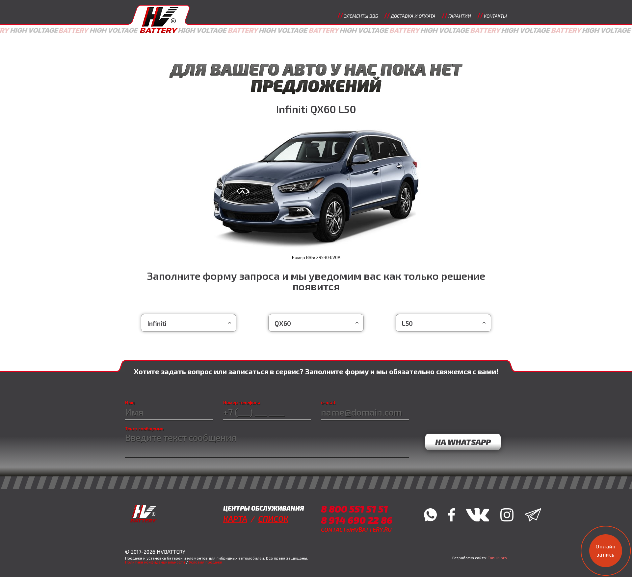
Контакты (495, 16)
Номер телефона (241, 402)
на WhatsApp (463, 441)
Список (273, 518)
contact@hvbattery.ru (356, 529)
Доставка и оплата (413, 16)
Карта (235, 518)
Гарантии (459, 16)
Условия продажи (205, 562)
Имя (130, 402)
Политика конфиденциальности (155, 562)
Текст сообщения (144, 428)
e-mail (328, 402)
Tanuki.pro (497, 557)
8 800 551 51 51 (354, 509)
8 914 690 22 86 (357, 520)
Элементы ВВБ (361, 16)
